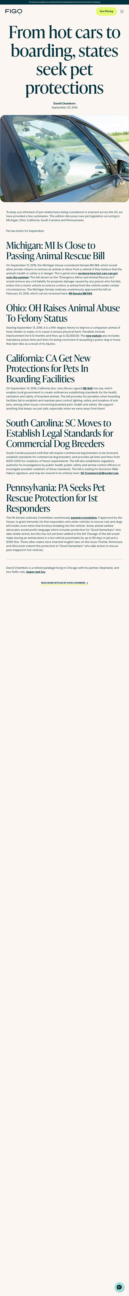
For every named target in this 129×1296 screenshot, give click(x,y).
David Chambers (64, 103)
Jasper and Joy (35, 572)
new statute (94, 336)
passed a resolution (84, 518)
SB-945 (88, 388)
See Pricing (106, 11)
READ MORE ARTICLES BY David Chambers (63, 583)
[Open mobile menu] (122, 11)
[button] (119, 1287)
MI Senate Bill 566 (80, 293)
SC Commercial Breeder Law (100, 473)
